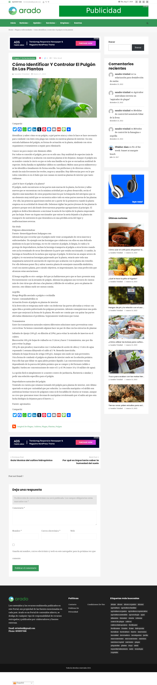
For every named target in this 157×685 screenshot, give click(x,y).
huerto (133, 632)
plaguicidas (115, 645)
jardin (145, 635)
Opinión (37, 23)
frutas (131, 628)
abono (119, 604)
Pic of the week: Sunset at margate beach (125, 150)
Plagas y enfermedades (23, 30)
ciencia (131, 618)
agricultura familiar (128, 608)
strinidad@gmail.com (33, 2)
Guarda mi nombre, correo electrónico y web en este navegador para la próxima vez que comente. (54, 555)
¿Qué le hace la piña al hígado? (123, 278)
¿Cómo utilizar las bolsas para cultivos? (127, 342)
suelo (131, 649)
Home (11, 30)
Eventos (78, 23)
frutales (124, 628)
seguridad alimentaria (119, 649)
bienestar (123, 618)
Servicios (50, 23)
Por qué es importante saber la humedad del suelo (81, 462)
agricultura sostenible (119, 615)
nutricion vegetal (117, 642)
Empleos (64, 23)
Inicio (13, 23)
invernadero (125, 635)
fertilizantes (115, 628)
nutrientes (129, 642)
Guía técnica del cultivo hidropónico (31, 460)
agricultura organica (119, 611)
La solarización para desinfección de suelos (126, 77)
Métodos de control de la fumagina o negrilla (126, 132)
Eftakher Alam (122, 147)
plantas (51, 427)
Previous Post (18, 457)
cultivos (37, 427)
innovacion (142, 632)
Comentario (18, 508)
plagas (44, 427)
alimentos (114, 618)
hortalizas (114, 632)
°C (46, 2)
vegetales (114, 652)
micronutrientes (131, 639)
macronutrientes (117, 639)
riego (130, 645)
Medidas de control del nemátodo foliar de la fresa (127, 114)
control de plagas (117, 621)
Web (72, 531)
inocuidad (114, 635)
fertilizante (133, 625)
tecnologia (139, 649)
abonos (140, 604)
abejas (113, 604)
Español (20, 683)
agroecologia (134, 615)
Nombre (17, 531)
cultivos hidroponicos (119, 625)
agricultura (115, 608)
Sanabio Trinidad (21, 74)
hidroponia (139, 628)
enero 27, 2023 (40, 74)
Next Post (93, 457)
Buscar (112, 42)
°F (48, 2)
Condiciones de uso (96, 604)
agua (142, 615)
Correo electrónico (50, 531)
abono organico (130, 604)
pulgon (59, 427)
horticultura (124, 632)
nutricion (142, 639)
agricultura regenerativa (137, 611)
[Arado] (25, 11)
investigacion (136, 635)
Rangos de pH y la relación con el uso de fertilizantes (132, 307)
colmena (139, 618)
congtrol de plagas (25, 427)
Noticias (24, 23)
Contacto (72, 604)
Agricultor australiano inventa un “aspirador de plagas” (126, 96)
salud (136, 645)
